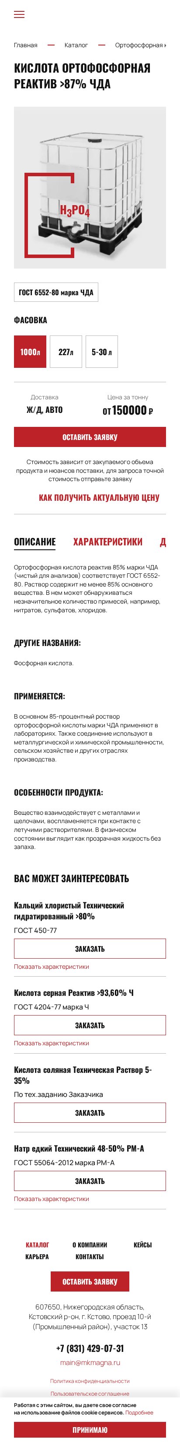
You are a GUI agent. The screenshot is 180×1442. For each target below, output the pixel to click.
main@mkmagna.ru (90, 1362)
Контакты (90, 1256)
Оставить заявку (90, 437)
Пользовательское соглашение (90, 1393)
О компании (90, 1244)
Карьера (37, 1256)
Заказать (90, 948)
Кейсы (143, 1244)
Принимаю (90, 1430)
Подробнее (139, 1412)
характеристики (107, 541)
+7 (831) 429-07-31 (90, 1348)
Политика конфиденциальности (90, 1381)
